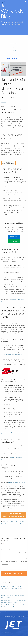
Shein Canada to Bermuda (9, 521)
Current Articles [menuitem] (13, 43)
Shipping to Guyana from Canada (16, 482)
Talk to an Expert (13, 241)
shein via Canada (17, 523)
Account (20, 573)
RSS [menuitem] (14, 47)
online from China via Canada (17, 526)
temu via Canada (9, 523)
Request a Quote (13, 236)
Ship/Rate (8, 573)
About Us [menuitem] (14, 50)
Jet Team (3, 102)
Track (14, 573)
